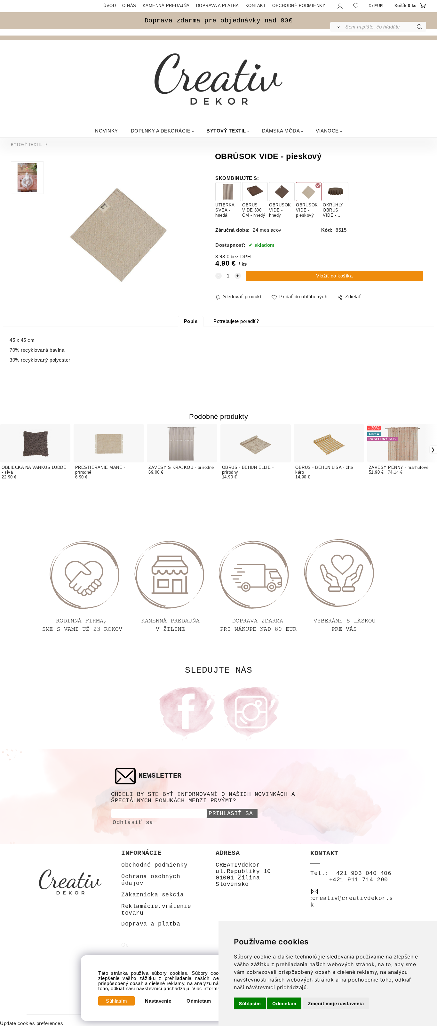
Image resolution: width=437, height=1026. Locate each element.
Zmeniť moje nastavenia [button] (336, 1003)
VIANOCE (327, 130)
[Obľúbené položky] (356, 6)
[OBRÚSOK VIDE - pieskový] (120, 230)
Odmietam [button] (284, 1003)
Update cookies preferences (31, 1023)
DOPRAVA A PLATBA (217, 5)
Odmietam (199, 1001)
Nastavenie (158, 1001)
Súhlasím (116, 1001)
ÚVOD (109, 5)
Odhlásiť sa (133, 822)
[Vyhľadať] (337, 27)
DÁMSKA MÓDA (281, 130)
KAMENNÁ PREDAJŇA (166, 5)
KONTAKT (255, 5)
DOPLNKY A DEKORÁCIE (161, 130)
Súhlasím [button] (250, 1003)
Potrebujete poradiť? (236, 321)
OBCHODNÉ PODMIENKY (298, 5)
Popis (191, 321)
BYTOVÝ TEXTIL (226, 130)
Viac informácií (209, 988)
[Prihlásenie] (339, 6)
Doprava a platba (150, 924)
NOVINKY (106, 130)
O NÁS (129, 5)
